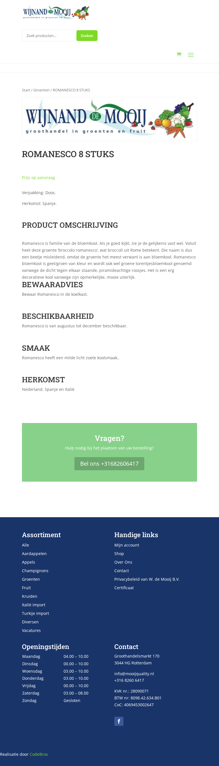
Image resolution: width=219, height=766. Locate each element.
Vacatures (31, 631)
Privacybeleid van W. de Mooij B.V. (147, 579)
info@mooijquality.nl (134, 673)
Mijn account (126, 545)
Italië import (33, 605)
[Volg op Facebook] (118, 721)
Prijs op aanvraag (38, 177)
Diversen (30, 622)
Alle (25, 545)
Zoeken (87, 35)
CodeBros (39, 754)
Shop (119, 554)
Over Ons (123, 562)
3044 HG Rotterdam (133, 663)
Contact (121, 571)
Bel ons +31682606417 (109, 463)
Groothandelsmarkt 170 (136, 656)
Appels (28, 562)
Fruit (26, 588)
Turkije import (35, 613)
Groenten (41, 90)
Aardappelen (34, 554)
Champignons (35, 571)
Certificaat (124, 588)
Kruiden (29, 596)
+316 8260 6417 (129, 680)
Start (26, 90)
